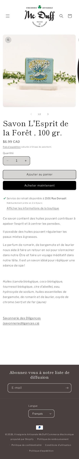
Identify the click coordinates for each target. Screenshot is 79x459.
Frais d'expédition (12, 147)
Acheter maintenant (39, 185)
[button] (7, 16)
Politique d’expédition (41, 450)
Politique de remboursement (52, 439)
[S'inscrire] (67, 387)
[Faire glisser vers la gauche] (31, 114)
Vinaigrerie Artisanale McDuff (30, 434)
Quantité (8, 153)
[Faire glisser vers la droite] (48, 114)
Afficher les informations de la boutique (33, 208)
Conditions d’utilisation (58, 445)
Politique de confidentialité (27, 445)
